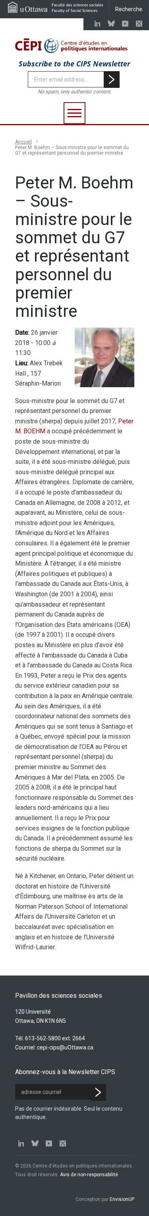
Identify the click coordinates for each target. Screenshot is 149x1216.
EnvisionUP (122, 1199)
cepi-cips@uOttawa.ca (65, 1047)
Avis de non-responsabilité (89, 1174)
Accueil (23, 142)
